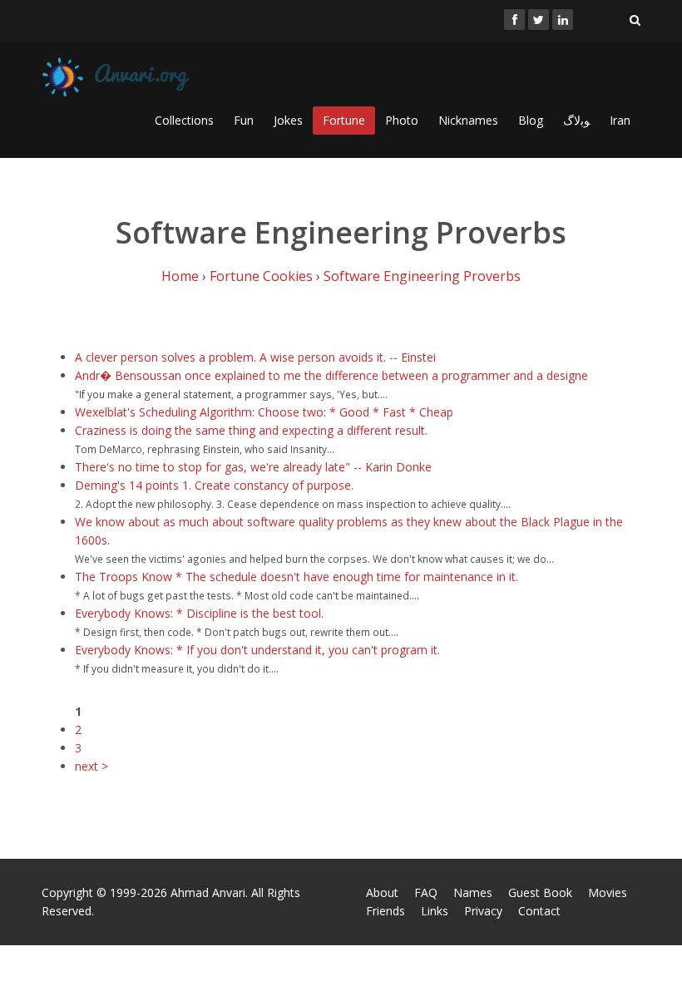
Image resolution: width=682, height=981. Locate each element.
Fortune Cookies (261, 276)
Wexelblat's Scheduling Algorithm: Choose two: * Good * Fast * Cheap (264, 412)
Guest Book (540, 892)
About (382, 892)
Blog (530, 120)
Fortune (344, 120)
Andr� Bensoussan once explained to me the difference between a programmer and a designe (331, 375)
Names (472, 892)
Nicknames (468, 120)
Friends (385, 911)
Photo (401, 120)
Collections (184, 120)
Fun (244, 120)
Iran (620, 120)
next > (91, 766)
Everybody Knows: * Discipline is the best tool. (199, 613)
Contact (539, 911)
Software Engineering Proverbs (422, 276)
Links (434, 911)
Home (180, 276)
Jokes (288, 120)
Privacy (483, 911)
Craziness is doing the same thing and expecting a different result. (251, 430)
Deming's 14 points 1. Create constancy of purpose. (214, 485)
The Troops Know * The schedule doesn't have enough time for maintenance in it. (296, 576)
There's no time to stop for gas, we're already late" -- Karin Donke (253, 467)
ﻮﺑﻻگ (576, 120)
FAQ (425, 892)
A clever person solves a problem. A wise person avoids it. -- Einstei (255, 357)
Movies (607, 892)
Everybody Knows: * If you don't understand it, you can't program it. (257, 650)
